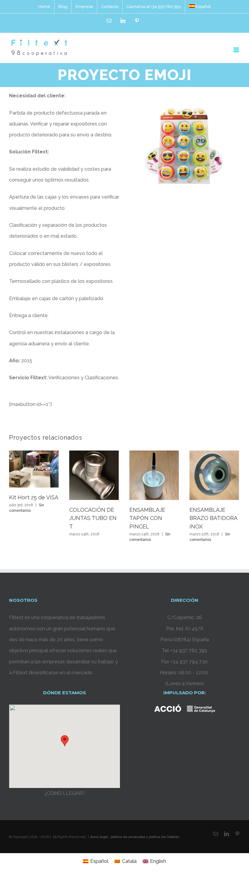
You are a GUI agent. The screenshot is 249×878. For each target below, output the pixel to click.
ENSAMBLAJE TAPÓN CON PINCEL (147, 518)
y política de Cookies (162, 837)
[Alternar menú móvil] (237, 50)
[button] (64, 741)
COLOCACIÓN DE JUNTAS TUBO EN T (93, 518)
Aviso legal (99, 837)
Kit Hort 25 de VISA (33, 497)
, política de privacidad (127, 837)
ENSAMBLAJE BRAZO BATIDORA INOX (213, 518)
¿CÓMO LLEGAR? (65, 793)
